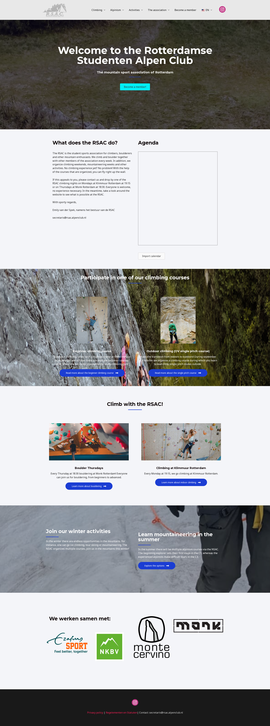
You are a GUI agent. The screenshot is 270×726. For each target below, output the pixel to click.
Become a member (185, 10)
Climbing (97, 10)
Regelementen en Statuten (121, 712)
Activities (134, 10)
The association (157, 10)
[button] (92, 373)
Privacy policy (95, 712)
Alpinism (115, 10)
